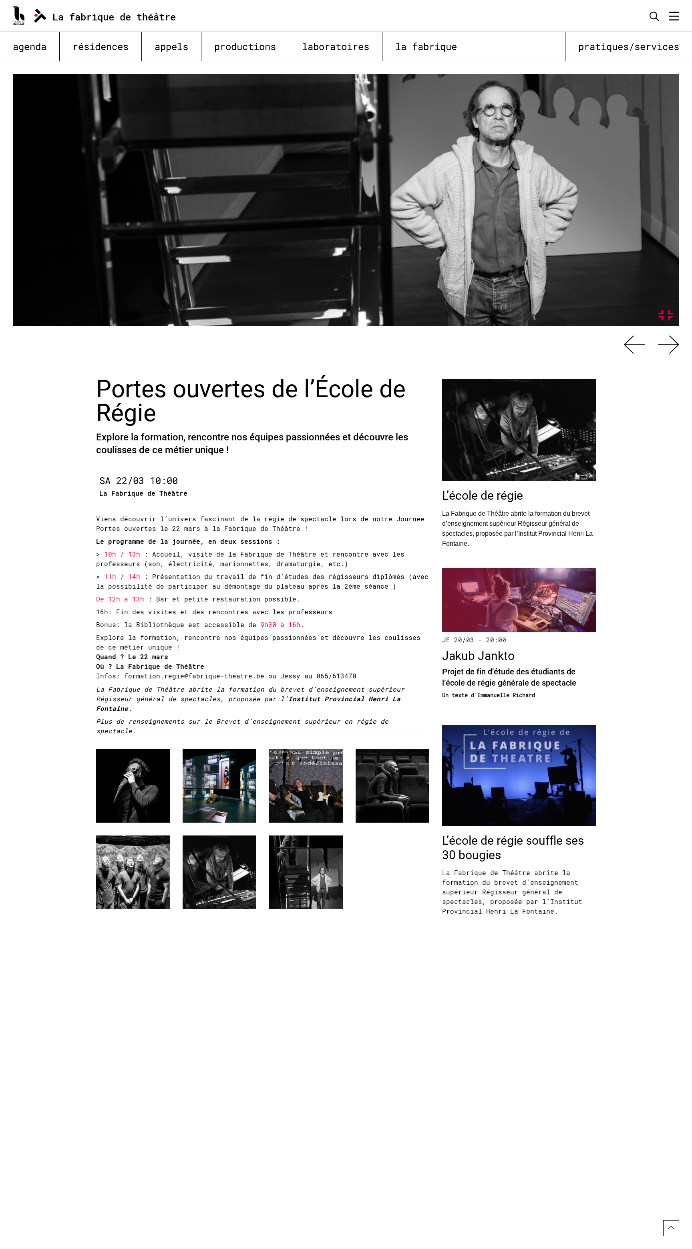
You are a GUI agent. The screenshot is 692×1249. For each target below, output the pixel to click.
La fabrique (426, 46)
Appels (171, 46)
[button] (634, 344)
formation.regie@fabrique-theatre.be (194, 676)
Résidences (100, 46)
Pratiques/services (628, 46)
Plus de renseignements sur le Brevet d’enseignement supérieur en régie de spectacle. (242, 726)
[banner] (103, 15)
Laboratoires (335, 46)
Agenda (29, 46)
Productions (245, 46)
